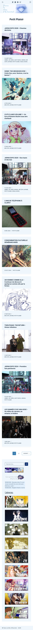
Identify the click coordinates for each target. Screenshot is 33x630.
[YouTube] (15, 2)
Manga (24, 60)
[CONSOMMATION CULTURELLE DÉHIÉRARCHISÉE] (16, 256)
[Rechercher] (2, 2)
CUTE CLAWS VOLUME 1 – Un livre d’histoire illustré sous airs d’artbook (16, 116)
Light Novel (17, 60)
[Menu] (30, 2)
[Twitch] (20, 2)
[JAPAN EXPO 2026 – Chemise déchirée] (16, 44)
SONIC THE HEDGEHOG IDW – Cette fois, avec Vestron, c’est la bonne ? (16, 73)
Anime (6, 60)
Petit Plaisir (15, 61)
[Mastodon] (12, 2)
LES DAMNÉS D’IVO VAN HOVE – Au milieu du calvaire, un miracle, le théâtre (16, 411)
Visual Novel (24, 61)
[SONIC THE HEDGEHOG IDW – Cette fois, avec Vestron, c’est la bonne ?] (16, 89)
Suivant (25, 453)
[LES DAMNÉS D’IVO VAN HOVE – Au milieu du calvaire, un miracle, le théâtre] (16, 427)
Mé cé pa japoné (9, 105)
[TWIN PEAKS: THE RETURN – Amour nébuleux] (16, 341)
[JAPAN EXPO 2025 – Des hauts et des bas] (16, 173)
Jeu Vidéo (11, 60)
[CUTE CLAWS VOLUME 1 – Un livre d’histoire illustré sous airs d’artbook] (16, 132)
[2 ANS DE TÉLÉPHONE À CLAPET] (16, 216)
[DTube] (17, 2)
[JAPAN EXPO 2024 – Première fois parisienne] (16, 382)
